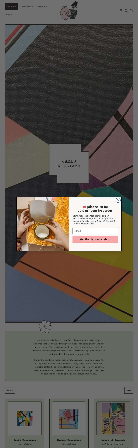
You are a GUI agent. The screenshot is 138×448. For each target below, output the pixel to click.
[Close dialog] (118, 200)
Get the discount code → (95, 239)
